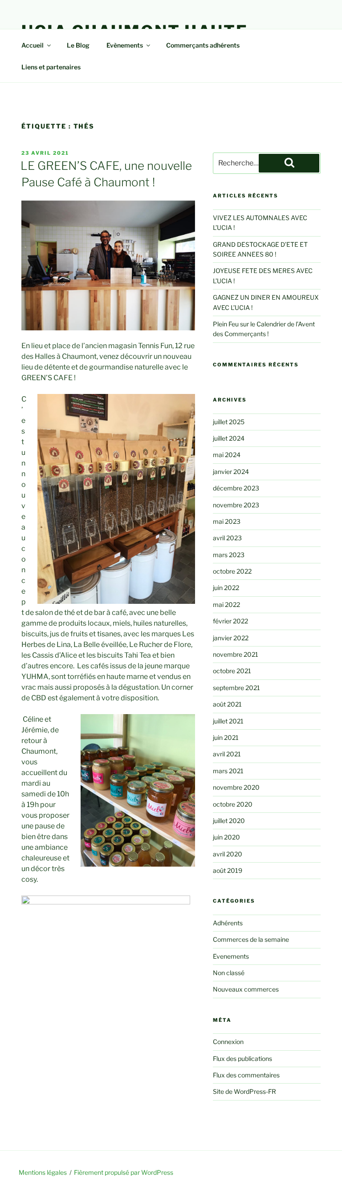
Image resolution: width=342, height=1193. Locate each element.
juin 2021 (226, 737)
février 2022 (230, 621)
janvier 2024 (231, 471)
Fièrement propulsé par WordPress (123, 1172)
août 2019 (227, 870)
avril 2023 (227, 538)
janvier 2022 (230, 638)
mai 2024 (226, 454)
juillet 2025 (228, 422)
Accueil (32, 45)
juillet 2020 (229, 820)
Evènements (124, 45)
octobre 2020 (232, 804)
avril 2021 (227, 754)
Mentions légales (43, 1172)
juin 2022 (226, 587)
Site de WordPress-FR (244, 1091)
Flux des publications (242, 1058)
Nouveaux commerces (246, 989)
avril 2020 (227, 854)
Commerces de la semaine (251, 939)
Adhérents (228, 923)
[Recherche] (289, 163)
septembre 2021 (236, 687)
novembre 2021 (235, 654)
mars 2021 (228, 771)
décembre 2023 (236, 488)
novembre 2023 (236, 505)
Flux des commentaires (246, 1075)
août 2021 (227, 704)
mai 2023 (226, 521)
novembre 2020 (236, 787)
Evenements (231, 956)
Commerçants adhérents (203, 45)
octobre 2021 (232, 671)
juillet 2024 (228, 438)
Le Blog (78, 45)
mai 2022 (226, 604)
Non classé (228, 972)
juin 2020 (226, 837)
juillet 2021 (228, 721)
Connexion (228, 1041)
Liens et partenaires (51, 67)
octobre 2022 (232, 571)
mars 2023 (228, 554)
